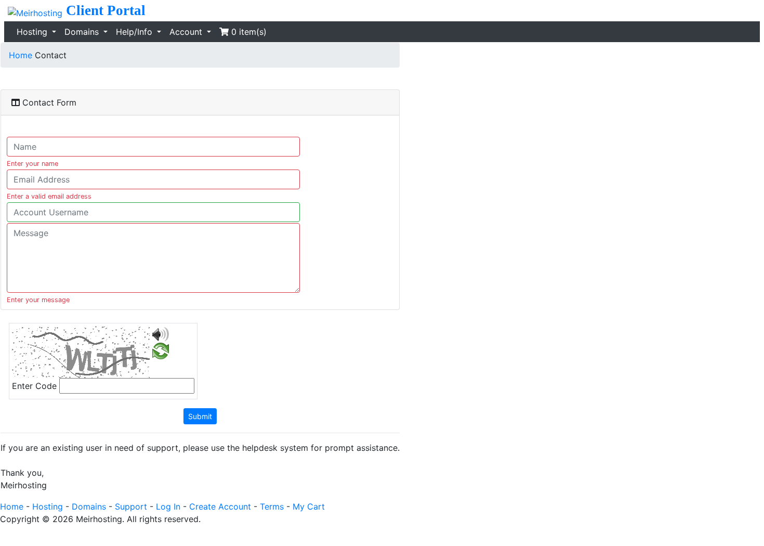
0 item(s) (248, 32)
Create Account (220, 506)
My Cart (309, 506)
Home (20, 55)
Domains (89, 506)
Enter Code (34, 386)
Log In (168, 506)
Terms (272, 506)
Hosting (47, 506)
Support (131, 506)
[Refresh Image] (160, 353)
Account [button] (187, 32)
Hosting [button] (33, 32)
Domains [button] (82, 32)
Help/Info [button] (135, 32)
